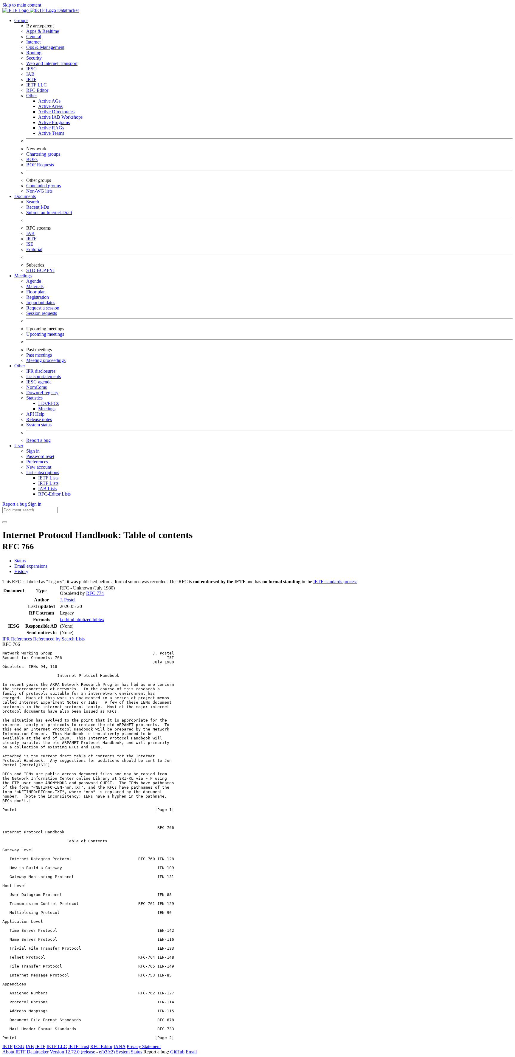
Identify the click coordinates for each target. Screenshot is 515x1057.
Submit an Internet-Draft (49, 212)
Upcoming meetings (45, 334)
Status (20, 560)
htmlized (84, 619)
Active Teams (51, 133)
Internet (33, 41)
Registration (37, 297)
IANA (119, 1046)
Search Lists (73, 638)
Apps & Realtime (42, 31)
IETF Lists (48, 477)
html (70, 619)
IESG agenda (39, 381)
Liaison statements (43, 376)
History (21, 571)
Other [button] (19, 365)
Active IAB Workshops (60, 117)
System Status (129, 1051)
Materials (35, 286)
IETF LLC (36, 84)
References (22, 638)
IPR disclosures (40, 371)
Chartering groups (43, 154)
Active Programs (54, 122)
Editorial (34, 249)
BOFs (32, 159)
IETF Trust (78, 1046)
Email (191, 1051)
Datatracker (67, 10)
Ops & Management (45, 47)
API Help (35, 414)
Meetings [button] (23, 275)
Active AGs (49, 100)
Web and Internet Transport (51, 63)
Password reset (40, 456)
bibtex (98, 619)
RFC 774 (95, 593)
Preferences (37, 461)
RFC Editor (37, 90)
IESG (31, 68)
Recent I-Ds (37, 207)
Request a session (42, 307)
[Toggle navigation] (4, 522)
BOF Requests (40, 164)
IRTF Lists (48, 483)
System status (39, 424)
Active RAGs (51, 127)
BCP (42, 270)
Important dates (40, 302)
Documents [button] (25, 196)
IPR (6, 638)
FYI (51, 270)
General (33, 36)
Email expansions (30, 566)
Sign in (33, 451)
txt (63, 619)
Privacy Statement (144, 1046)
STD (31, 270)
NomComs (36, 387)
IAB (30, 74)
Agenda (33, 281)
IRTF (31, 79)
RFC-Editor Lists (54, 493)
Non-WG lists (39, 191)
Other (31, 95)
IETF (7, 1046)
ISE (29, 244)
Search (32, 201)
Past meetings (39, 355)
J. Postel (67, 599)
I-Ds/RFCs (48, 403)
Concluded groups (43, 185)
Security (34, 58)
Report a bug (38, 440)
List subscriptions (42, 472)
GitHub (177, 1051)
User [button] (18, 445)
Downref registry (42, 392)
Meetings (46, 408)
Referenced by (47, 638)
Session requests (41, 313)
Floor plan (36, 291)
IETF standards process (335, 581)
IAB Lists (47, 488)
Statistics (34, 397)
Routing (33, 52)
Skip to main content (21, 4)
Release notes (39, 419)
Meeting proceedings (46, 360)
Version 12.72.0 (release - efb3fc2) (83, 1051)
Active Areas (50, 106)
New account (38, 467)
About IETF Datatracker (25, 1051)
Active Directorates (56, 111)
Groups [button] (21, 20)
